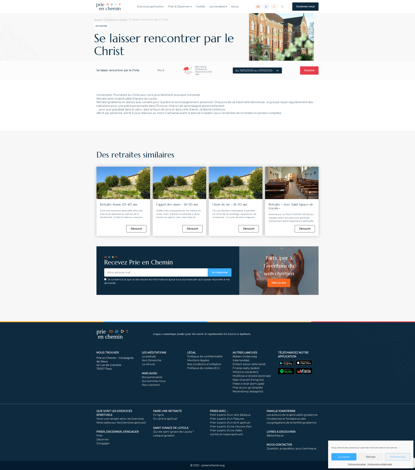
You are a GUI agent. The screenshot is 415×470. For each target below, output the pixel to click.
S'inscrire (309, 70)
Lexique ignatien (164, 435)
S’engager (103, 443)
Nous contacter (279, 444)
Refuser (371, 456)
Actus (234, 6)
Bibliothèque (275, 435)
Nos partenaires (152, 377)
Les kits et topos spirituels (226, 434)
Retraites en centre (115, 19)
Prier (99, 435)
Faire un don (279, 282)
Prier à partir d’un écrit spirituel (230, 422)
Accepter (344, 456)
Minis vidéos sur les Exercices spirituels (121, 422)
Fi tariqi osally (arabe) (246, 368)
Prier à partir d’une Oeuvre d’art (231, 426)
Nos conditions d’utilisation (204, 364)
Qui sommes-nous (153, 381)
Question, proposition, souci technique (291, 448)
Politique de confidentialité (380, 464)
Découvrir (136, 228)
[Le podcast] (258, 6)
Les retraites (217, 6)
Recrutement (151, 384)
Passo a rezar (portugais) (248, 383)
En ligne (158, 414)
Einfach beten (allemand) (249, 364)
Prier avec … (219, 411)
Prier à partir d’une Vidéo (226, 430)
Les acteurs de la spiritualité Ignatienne (292, 414)
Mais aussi (149, 373)
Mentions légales (198, 360)
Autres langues (245, 352)
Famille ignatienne (281, 411)
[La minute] (274, 6)
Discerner (102, 439)
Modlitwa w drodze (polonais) (252, 375)
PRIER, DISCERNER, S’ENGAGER (117, 431)
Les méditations (154, 352)
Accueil (98, 19)
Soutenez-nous (305, 6)
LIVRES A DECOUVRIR (281, 431)
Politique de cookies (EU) (203, 368)
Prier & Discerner (179, 6)
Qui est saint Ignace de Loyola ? (173, 431)
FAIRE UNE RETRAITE (167, 411)
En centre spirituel (165, 418)
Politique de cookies (357, 464)
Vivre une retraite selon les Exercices (120, 418)
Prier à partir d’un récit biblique (230, 414)
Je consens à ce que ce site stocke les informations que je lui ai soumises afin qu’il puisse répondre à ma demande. (167, 281)
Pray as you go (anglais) (248, 387)
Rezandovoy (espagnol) (248, 391)
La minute (148, 364)
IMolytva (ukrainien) (245, 372)
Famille (200, 6)
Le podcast (149, 356)
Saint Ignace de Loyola (170, 427)
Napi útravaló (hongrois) (248, 379)
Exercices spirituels (149, 6)
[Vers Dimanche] (266, 6)
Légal (191, 352)
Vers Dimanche (151, 360)
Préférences (397, 456)
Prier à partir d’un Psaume (227, 418)
